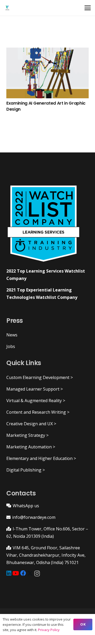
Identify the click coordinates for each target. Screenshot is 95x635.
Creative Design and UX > (31, 424)
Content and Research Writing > (37, 412)
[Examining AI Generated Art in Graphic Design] (47, 73)
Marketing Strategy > (27, 435)
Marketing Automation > (30, 447)
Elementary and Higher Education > (41, 458)
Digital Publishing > (25, 470)
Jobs (10, 346)
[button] (87, 8)
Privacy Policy (49, 629)
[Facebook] (23, 573)
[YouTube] (15, 573)
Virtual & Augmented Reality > (35, 400)
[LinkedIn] (8, 573)
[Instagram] (37, 573)
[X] (30, 573)
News (11, 335)
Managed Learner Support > (34, 389)
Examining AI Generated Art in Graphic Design (46, 106)
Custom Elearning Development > (39, 377)
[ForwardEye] (7, 8)
